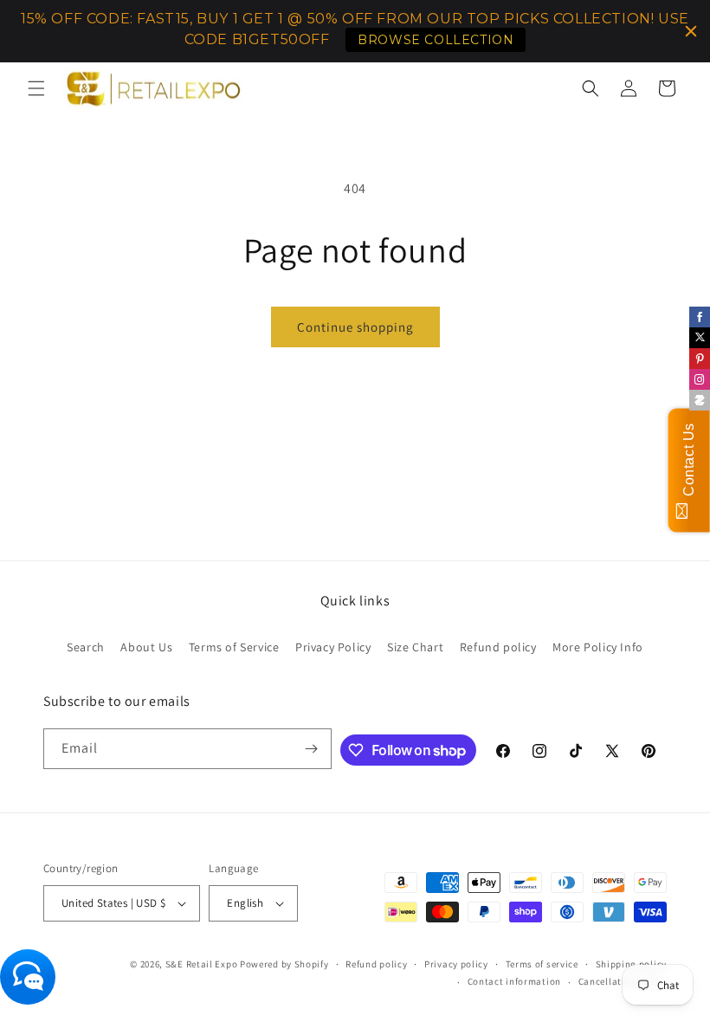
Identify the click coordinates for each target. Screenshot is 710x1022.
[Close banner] (691, 31)
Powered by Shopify (284, 964)
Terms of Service (234, 647)
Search (86, 647)
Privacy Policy (333, 647)
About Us (146, 647)
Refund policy (498, 647)
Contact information (514, 981)
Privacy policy (456, 964)
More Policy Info (597, 647)
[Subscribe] (312, 748)
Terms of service (542, 964)
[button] (36, 88)
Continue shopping (355, 327)
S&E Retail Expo (201, 964)
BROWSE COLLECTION (435, 40)
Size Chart (415, 647)
